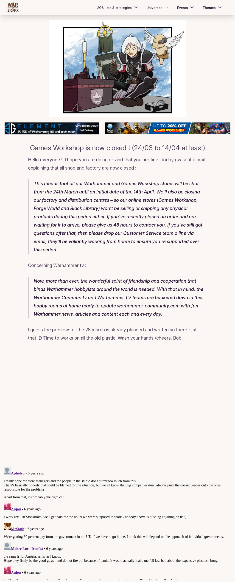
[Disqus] (117, 405)
